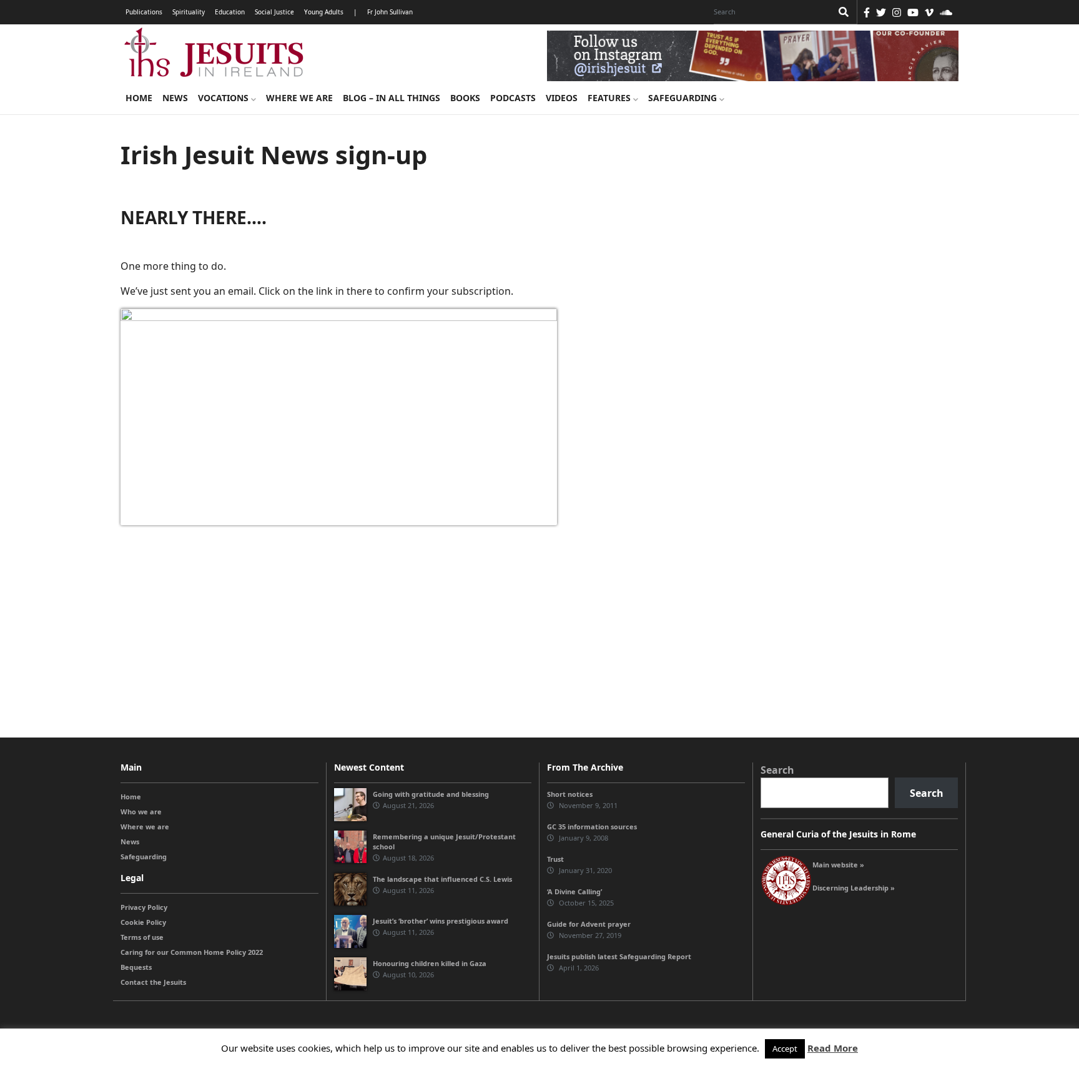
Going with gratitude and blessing (431, 794)
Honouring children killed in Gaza (429, 963)
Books (465, 98)
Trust (555, 859)
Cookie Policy (143, 922)
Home (139, 98)
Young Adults (323, 11)
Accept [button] (784, 1048)
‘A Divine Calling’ (574, 891)
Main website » (838, 864)
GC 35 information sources (592, 826)
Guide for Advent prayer (589, 924)
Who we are (141, 811)
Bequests (136, 967)
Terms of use (142, 937)
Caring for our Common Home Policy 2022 (192, 952)
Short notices (570, 794)
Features (610, 98)
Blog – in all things (391, 98)
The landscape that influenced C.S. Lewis (442, 879)
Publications (144, 11)
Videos (562, 98)
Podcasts (513, 98)
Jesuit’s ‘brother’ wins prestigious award (440, 920)
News (175, 98)
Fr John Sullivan (390, 11)
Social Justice (274, 11)
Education (230, 11)
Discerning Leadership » (853, 887)
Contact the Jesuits (153, 982)
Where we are (299, 98)
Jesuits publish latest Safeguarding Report (619, 956)
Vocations (224, 98)
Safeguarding (683, 98)
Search (777, 770)
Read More (832, 1048)
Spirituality (188, 11)
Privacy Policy (144, 907)
